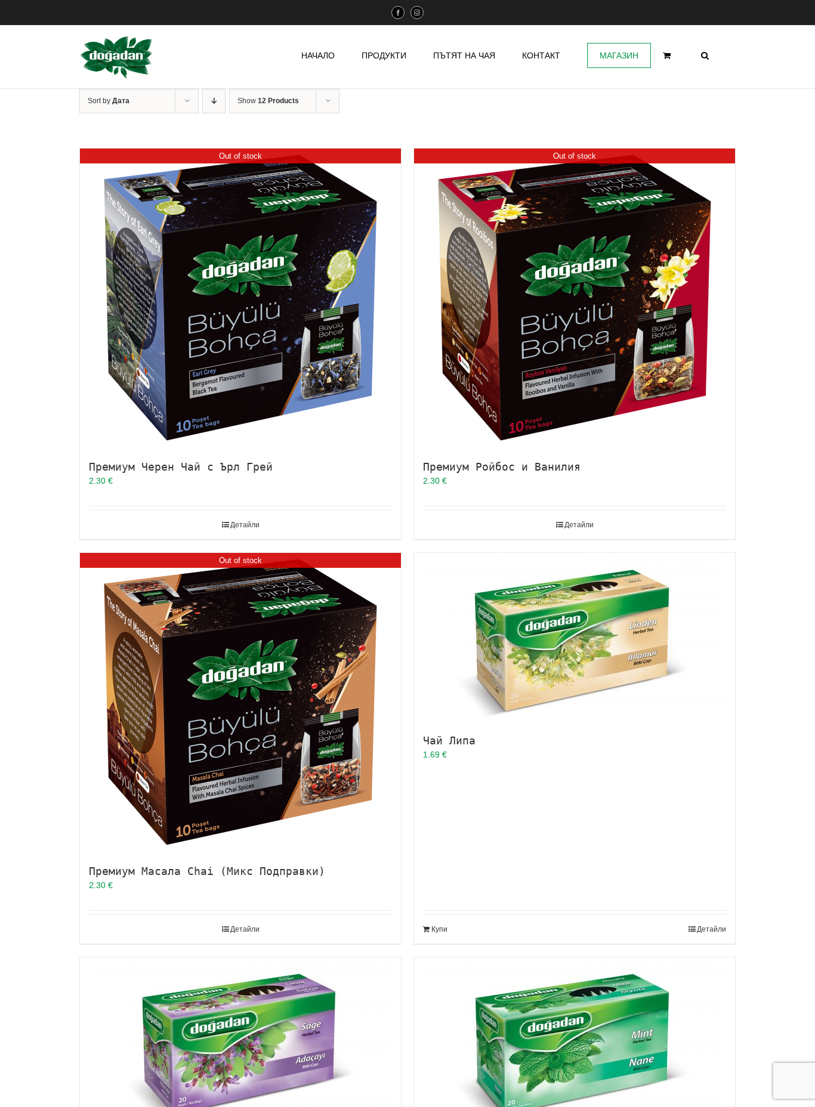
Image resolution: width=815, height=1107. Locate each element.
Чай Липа (449, 740)
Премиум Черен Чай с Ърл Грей (181, 466)
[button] (705, 55)
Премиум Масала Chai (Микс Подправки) (207, 871)
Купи (439, 929)
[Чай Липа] (574, 637)
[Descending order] (214, 101)
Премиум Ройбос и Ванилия (502, 466)
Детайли (245, 525)
